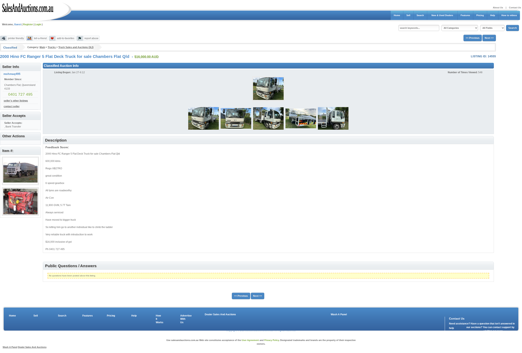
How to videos (509, 15)
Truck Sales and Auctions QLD (76, 47)
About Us (498, 7)
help (451, 328)
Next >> (489, 38)
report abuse (91, 38)
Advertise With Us (183, 319)
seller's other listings (16, 100)
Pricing (480, 15)
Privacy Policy (271, 340)
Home (397, 15)
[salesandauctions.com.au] (28, 7)
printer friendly (16, 38)
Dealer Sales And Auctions (220, 314)
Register (28, 24)
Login (38, 24)
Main (42, 47)
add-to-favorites (65, 38)
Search (420, 15)
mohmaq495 (11, 73)
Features (465, 15)
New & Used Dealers (442, 15)
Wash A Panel (339, 314)
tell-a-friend (40, 38)
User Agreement (250, 340)
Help (492, 15)
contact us (472, 331)
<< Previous (473, 38)
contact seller (12, 106)
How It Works (159, 319)
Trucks (52, 47)
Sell (408, 15)
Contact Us (515, 7)
